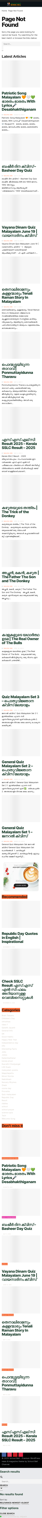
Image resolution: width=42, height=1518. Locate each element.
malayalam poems (10, 1070)
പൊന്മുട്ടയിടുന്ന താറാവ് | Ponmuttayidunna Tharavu (17, 370)
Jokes (4, 1055)
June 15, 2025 (18, 240)
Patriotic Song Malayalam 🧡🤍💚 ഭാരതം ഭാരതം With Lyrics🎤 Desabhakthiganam (19, 101)
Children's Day (8, 1018)
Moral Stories (8, 1076)
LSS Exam (6, 1067)
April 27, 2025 (18, 710)
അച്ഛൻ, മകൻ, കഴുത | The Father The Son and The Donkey (20, 576)
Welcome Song (8, 1118)
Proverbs (6, 1091)
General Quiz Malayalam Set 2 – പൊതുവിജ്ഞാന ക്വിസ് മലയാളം (17, 768)
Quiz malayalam (9, 1094)
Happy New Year (9, 1040)
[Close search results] (1, 1489)
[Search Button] (2, 48)
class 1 (5, 1024)
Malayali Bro (8, 114)
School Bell (14, 1458)
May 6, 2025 (17, 382)
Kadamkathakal (9, 1058)
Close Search (7, 1513)
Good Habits (7, 1037)
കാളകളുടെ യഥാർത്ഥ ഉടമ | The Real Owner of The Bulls (20, 639)
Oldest (25, 1503)
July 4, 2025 (18, 175)
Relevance (5, 1503)
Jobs (4, 1052)
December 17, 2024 (9, 947)
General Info (7, 1030)
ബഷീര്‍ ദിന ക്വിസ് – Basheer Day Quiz (19, 168)
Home (4, 11)
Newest (16, 1503)
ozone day (6, 1088)
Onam (4, 1085)
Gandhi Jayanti (8, 1027)
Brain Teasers (8, 1015)
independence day (10, 1043)
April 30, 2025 (18, 521)
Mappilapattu (8, 1073)
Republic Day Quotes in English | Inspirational (20, 937)
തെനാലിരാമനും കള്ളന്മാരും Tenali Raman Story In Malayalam (17, 295)
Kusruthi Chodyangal (11, 1064)
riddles (5, 1103)
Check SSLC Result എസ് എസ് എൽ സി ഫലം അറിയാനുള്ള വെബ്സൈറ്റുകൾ (17, 989)
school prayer (8, 1109)
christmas (6, 1021)
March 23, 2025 (19, 841)
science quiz (7, 1112)
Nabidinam (6, 1079)
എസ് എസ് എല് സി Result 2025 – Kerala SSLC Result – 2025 (19, 443)
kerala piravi (7, 1061)
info (3, 1046)
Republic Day (8, 1097)
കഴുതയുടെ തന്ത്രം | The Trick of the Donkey (19, 511)
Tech (4, 1115)
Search (4, 1485)
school (5, 1106)
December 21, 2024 (9, 1002)
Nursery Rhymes (9, 1082)
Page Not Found (15, 11)
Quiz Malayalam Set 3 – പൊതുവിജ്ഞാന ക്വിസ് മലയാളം (20, 701)
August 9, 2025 (18, 114)
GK (3, 1034)
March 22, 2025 (19, 779)
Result (4, 1100)
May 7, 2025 (17, 307)
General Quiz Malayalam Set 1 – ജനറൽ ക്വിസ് (17, 832)
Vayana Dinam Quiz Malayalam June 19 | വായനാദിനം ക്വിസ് (19, 231)
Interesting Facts (9, 1049)
